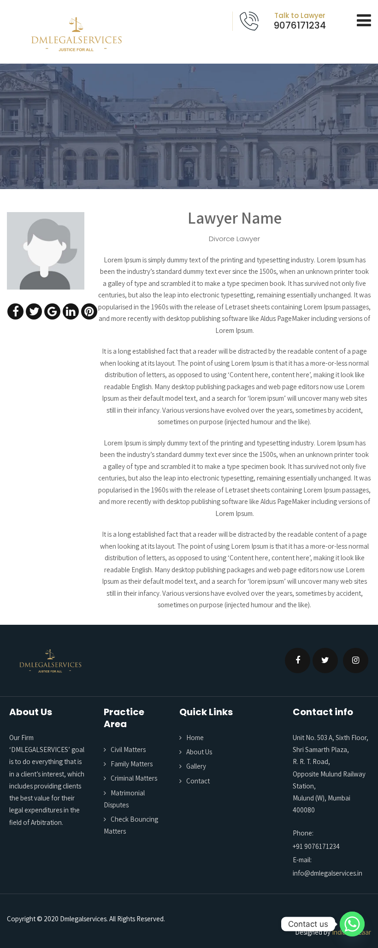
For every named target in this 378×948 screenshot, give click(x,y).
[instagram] (355, 660)
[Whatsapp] (352, 924)
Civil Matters (128, 749)
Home (195, 737)
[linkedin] (71, 311)
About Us (199, 751)
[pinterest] (89, 311)
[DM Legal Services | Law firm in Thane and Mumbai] (76, 34)
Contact (198, 780)
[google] (52, 311)
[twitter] (34, 311)
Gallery (196, 766)
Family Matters (132, 763)
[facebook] (15, 311)
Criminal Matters (134, 778)
